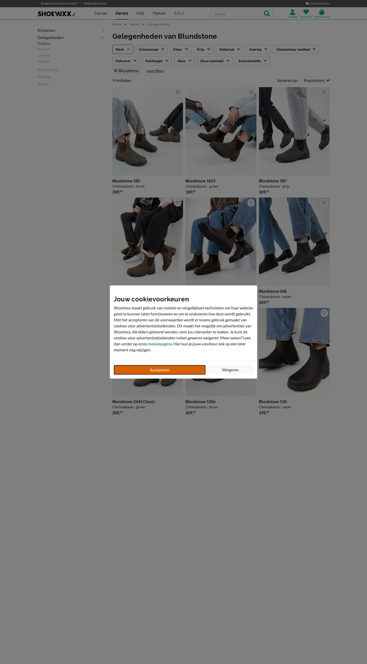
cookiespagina (159, 343)
